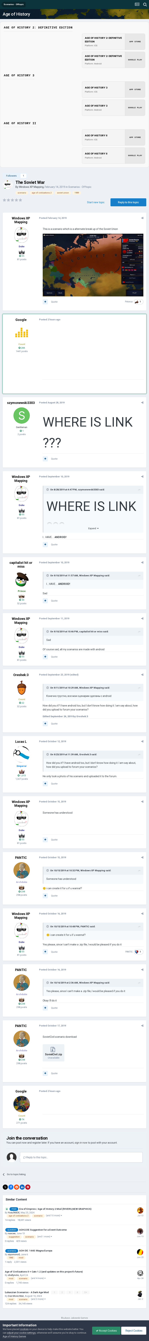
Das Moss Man (16, 1296)
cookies (24, 1329)
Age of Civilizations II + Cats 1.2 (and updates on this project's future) (44, 1271)
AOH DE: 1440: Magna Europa (35, 1250)
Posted (53, 218)
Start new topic (95, 202)
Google (21, 320)
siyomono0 (14, 1254)
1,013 (23, 775)
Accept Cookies (107, 1330)
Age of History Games (14, 1336)
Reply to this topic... (37, 1157)
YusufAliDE (14, 1212)
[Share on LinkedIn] (22, 1187)
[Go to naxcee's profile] (140, 1231)
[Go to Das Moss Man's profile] (140, 1294)
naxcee (11, 1233)
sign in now (81, 1142)
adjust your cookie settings (21, 1332)
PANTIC (21, 857)
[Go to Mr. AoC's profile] (21, 332)
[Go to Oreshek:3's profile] (21, 687)
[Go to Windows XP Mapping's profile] (8, 185)
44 (22, 599)
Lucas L (21, 741)
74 (22, 1119)
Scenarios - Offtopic (79, 186)
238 (23, 891)
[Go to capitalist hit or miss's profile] (21, 579)
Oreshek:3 (21, 675)
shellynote (13, 1275)
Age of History (16, 14)
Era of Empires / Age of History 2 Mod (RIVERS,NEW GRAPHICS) (55, 1208)
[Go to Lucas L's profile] (21, 754)
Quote (54, 301)
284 (23, 347)
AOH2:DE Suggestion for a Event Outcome (43, 1229)
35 (22, 256)
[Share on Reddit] (16, 1187)
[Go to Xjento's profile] (140, 1252)
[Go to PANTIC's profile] (21, 870)
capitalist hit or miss (20, 565)
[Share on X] (5, 1187)
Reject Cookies (133, 1330)
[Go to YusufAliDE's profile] (140, 1210)
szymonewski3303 (21, 403)
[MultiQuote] (45, 301)
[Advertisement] (85, 354)
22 (22, 702)
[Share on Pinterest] (27, 1187)
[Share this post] (142, 218)
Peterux (129, 301)
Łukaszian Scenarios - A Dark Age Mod (27, 1292)
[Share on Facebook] (10, 1187)
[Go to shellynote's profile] (140, 1273)
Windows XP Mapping (31, 186)
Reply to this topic (128, 202)
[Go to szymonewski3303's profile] (21, 415)
